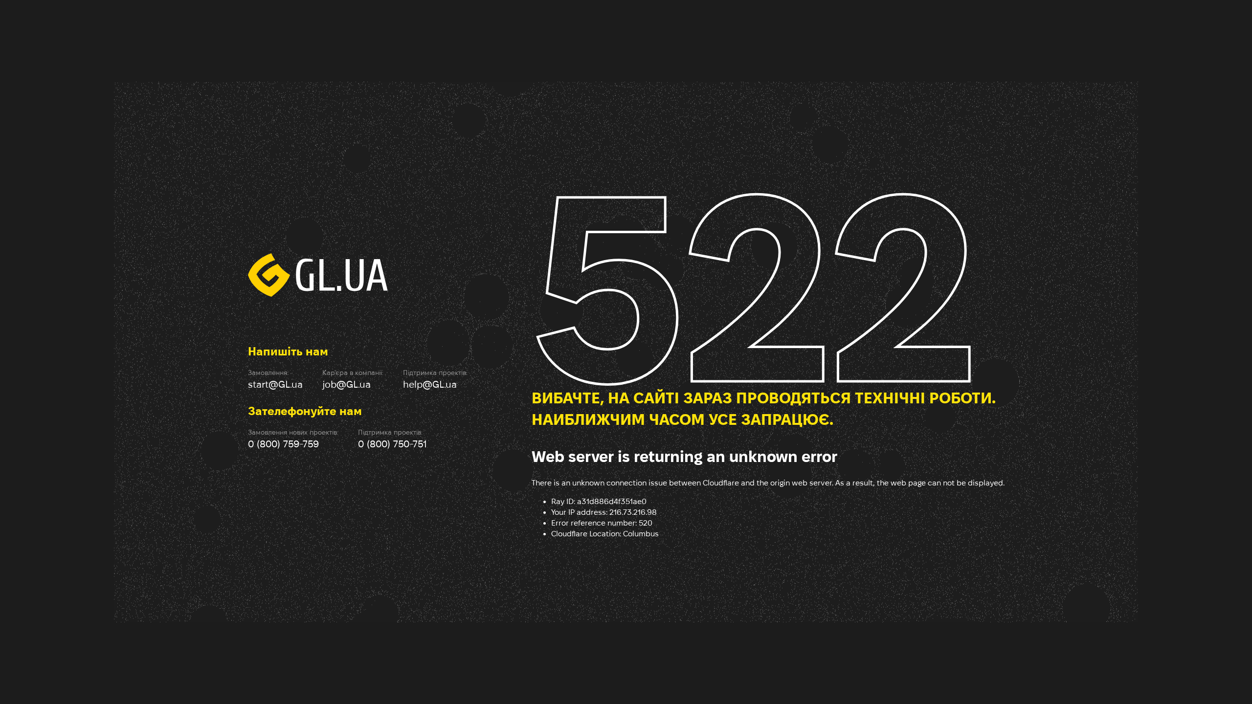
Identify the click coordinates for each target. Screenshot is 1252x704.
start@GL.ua (275, 384)
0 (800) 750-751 (392, 444)
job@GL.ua (346, 384)
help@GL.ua (430, 384)
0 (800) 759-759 (283, 444)
